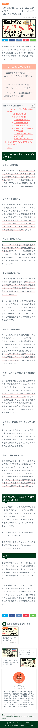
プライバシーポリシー (15, 723)
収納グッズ (5, 3)
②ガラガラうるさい (21, 117)
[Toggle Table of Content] (31, 106)
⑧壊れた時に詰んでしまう (23, 139)
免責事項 (26, 723)
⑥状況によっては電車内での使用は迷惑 (23, 130)
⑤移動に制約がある (21, 126)
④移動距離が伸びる (21, 123)
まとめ (9, 148)
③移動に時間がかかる (22, 120)
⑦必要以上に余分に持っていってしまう (23, 135)
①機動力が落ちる (20, 114)
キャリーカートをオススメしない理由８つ (20, 110)
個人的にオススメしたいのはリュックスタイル (20, 143)
